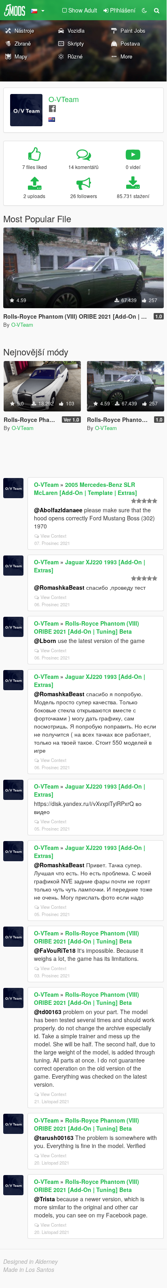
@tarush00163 (54, 1138)
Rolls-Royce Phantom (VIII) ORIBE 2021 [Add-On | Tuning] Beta (86, 627)
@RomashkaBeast (59, 587)
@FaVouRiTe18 (55, 950)
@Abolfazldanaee (58, 510)
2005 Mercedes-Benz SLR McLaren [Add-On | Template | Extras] (85, 488)
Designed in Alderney (30, 1261)
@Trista (44, 1199)
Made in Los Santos (28, 1269)
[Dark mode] (144, 10)
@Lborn (45, 641)
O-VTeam (64, 99)
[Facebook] (52, 108)
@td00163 (47, 1012)
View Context (53, 535)
